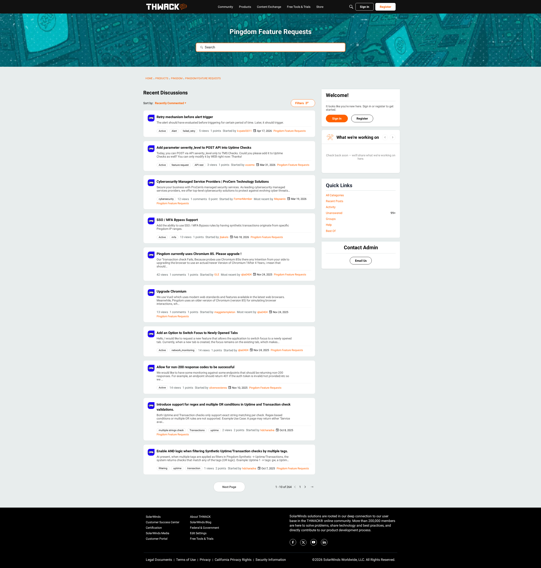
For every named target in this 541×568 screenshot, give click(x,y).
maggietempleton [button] (224, 312)
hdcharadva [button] (267, 430)
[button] (151, 118)
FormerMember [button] (243, 198)
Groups (331, 219)
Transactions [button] (197, 430)
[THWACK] (166, 7)
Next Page (229, 487)
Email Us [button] (361, 260)
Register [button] (362, 118)
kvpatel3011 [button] (244, 130)
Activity (331, 207)
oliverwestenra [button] (218, 387)
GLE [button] (216, 274)
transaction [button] (193, 468)
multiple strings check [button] (171, 430)
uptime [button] (214, 430)
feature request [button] (180, 164)
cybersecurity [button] (166, 199)
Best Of (331, 231)
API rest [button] (199, 164)
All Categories (335, 195)
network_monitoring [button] (183, 350)
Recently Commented (169, 103)
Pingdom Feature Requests (289, 130)
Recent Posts (334, 201)
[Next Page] (305, 487)
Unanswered (361, 213)
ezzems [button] (250, 164)
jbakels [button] (224, 237)
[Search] (351, 7)
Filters (299, 103)
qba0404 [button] (246, 274)
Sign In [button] (337, 118)
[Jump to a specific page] (312, 487)
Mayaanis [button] (280, 198)
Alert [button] (174, 130)
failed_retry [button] (189, 130)
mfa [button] (174, 237)
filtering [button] (163, 468)
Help (329, 224)
